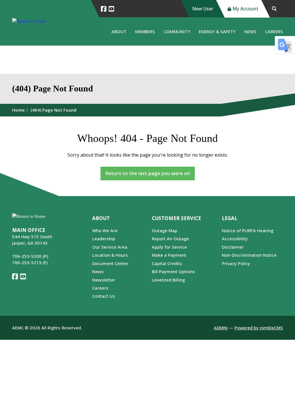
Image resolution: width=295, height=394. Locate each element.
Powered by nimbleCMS (259, 328)
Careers (274, 31)
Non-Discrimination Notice (249, 255)
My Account (245, 8)
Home (18, 110)
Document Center (110, 263)
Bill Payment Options (173, 271)
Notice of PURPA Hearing (247, 230)
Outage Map (164, 230)
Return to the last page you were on (147, 173)
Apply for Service (169, 247)
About (118, 31)
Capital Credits (167, 263)
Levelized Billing (168, 280)
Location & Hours (110, 255)
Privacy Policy (236, 263)
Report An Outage (170, 238)
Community (177, 31)
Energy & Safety (217, 31)
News (250, 31)
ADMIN (221, 328)
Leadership (103, 238)
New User (202, 8)
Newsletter (103, 280)
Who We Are (105, 230)
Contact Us (103, 296)
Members (145, 31)
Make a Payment (169, 255)
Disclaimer (233, 247)
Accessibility (235, 238)
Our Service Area (109, 247)
